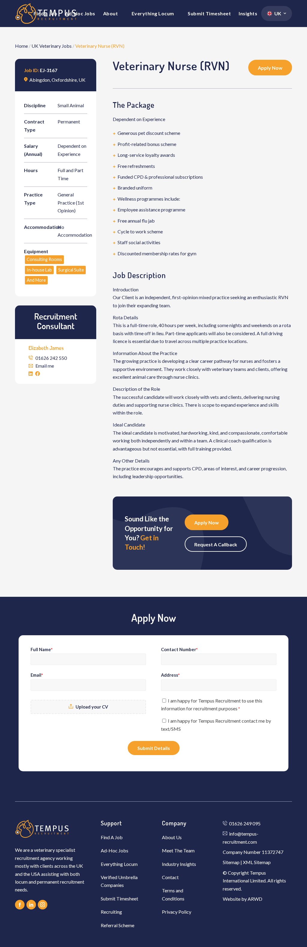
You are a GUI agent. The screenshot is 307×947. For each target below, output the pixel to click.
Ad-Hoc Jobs (114, 850)
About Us (172, 837)
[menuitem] (45, 13)
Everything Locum (119, 864)
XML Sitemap (257, 862)
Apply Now (270, 68)
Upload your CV (92, 706)
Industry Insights (179, 864)
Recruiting (111, 912)
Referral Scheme (117, 925)
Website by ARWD (242, 899)
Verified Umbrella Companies (119, 881)
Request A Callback (215, 544)
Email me (44, 366)
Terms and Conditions (173, 894)
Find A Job (112, 837)
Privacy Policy (176, 912)
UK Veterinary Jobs (51, 46)
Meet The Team (178, 850)
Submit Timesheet (119, 898)
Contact (170, 877)
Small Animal (71, 105)
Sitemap (231, 862)
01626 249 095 (245, 823)
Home (21, 46)
